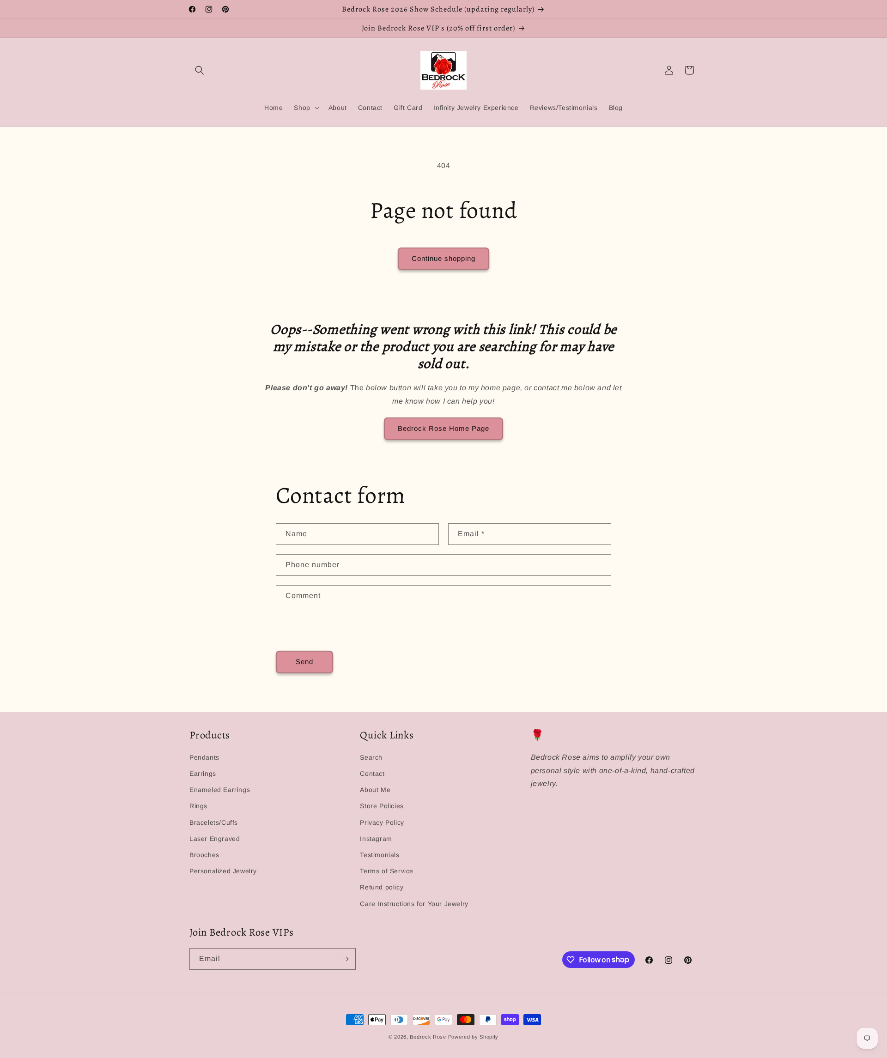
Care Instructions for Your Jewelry (414, 903)
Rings (198, 806)
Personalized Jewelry (223, 871)
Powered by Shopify (473, 1037)
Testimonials (379, 854)
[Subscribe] (345, 959)
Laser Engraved (214, 838)
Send (304, 661)
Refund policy (381, 887)
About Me (375, 789)
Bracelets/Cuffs (213, 822)
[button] (199, 70)
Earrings (202, 773)
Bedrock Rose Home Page (443, 428)
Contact (372, 773)
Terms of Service (386, 871)
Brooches (204, 854)
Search (371, 757)
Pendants (204, 757)
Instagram (376, 838)
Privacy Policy (382, 822)
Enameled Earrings (219, 789)
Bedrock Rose (428, 1037)
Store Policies (381, 806)
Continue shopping (443, 258)
